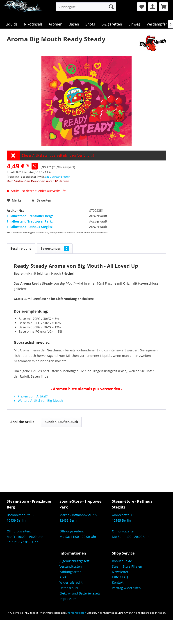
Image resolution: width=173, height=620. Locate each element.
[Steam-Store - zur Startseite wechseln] (22, 10)
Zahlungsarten (70, 572)
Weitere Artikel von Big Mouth (40, 400)
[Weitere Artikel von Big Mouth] (152, 43)
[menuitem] (86, 6)
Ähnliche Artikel (22, 422)
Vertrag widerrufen (126, 588)
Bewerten (43, 200)
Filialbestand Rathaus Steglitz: (30, 227)
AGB (62, 577)
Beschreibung (20, 248)
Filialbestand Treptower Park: (30, 221)
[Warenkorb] (163, 6)
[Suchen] (111, 6)
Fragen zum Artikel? (32, 396)
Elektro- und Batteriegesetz (79, 593)
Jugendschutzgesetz (74, 561)
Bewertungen (54, 248)
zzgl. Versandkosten (57, 177)
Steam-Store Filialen (127, 566)
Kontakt (117, 582)
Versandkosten (70, 566)
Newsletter (120, 572)
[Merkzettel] (141, 6)
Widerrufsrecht (70, 582)
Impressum (68, 599)
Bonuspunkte (122, 561)
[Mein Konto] (152, 6)
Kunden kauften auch (61, 422)
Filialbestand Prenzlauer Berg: (30, 216)
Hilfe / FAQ (120, 577)
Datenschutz (68, 588)
